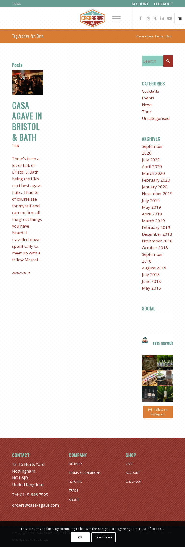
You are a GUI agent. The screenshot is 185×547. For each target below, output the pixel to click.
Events (148, 98)
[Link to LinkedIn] (162, 18)
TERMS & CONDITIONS (85, 472)
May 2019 (151, 207)
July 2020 (151, 160)
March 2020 (153, 173)
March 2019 (153, 220)
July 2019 (151, 200)
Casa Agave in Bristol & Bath (27, 121)
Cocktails (150, 91)
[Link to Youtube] (169, 18)
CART (129, 464)
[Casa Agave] (92, 18)
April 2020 (152, 166)
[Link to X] (155, 18)
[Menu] (114, 18)
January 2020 (154, 186)
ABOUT (74, 499)
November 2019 (157, 193)
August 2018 (154, 268)
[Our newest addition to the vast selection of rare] (165, 394)
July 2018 (151, 274)
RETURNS (75, 481)
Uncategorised (156, 118)
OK (80, 537)
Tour (15, 145)
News (147, 104)
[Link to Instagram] (147, 18)
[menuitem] (140, 3)
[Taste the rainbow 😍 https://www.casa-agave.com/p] (150, 378)
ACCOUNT (133, 472)
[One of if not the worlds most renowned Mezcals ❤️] (165, 363)
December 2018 (157, 234)
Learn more (103, 537)
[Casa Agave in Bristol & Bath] (27, 82)
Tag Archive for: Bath (28, 36)
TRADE (16, 3)
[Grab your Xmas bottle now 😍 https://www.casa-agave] (150, 394)
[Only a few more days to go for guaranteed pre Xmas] (150, 363)
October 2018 (155, 247)
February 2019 (156, 227)
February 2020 (156, 180)
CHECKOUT (134, 481)
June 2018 (151, 281)
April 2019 (152, 214)
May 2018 (151, 288)
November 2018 (157, 241)
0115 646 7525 (34, 494)
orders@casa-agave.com (35, 505)
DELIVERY (75, 464)
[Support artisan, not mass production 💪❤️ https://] (165, 378)
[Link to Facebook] (140, 18)
